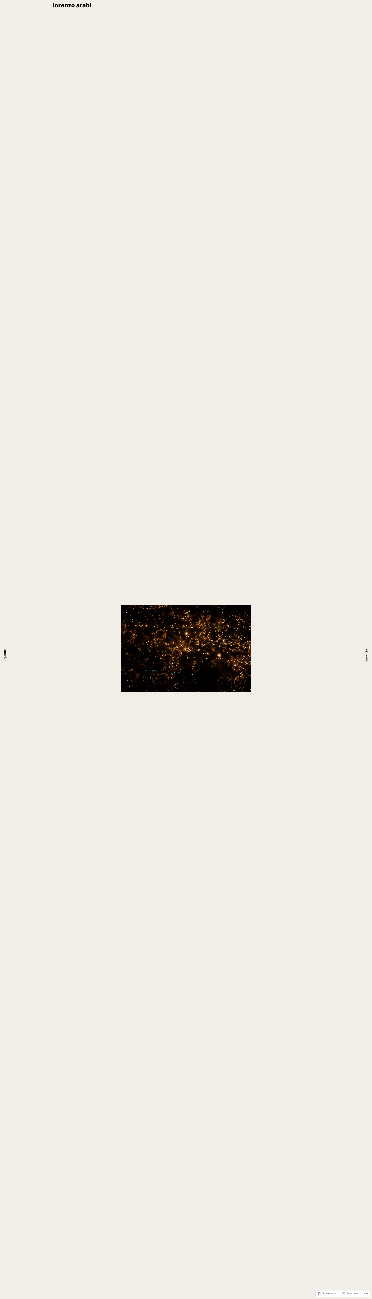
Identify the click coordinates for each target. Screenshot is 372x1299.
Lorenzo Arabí (72, 5)
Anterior (5, 655)
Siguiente (367, 655)
